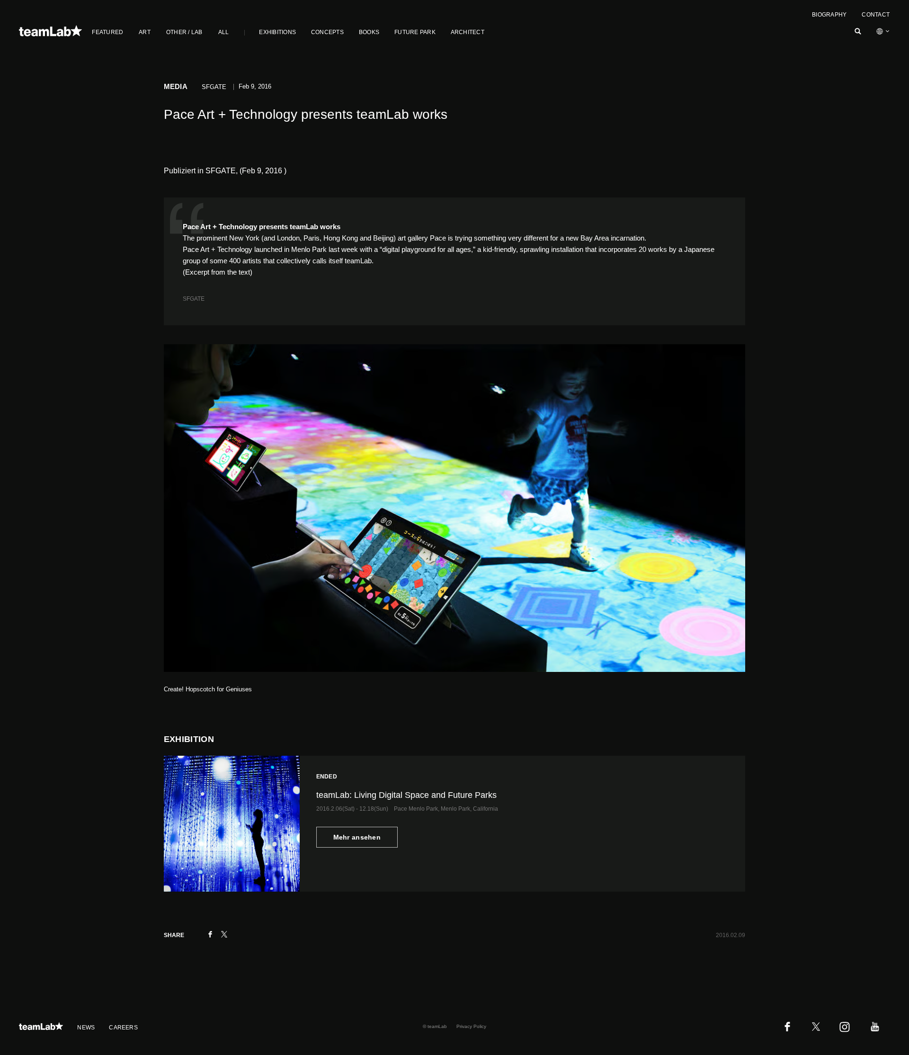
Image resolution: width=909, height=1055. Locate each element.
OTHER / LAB (184, 32)
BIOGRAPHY (829, 14)
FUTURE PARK (415, 32)
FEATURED (107, 32)
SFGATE (194, 298)
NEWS (86, 1027)
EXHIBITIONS (277, 32)
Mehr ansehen (357, 837)
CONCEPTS (327, 32)
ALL (223, 32)
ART (145, 32)
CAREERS (123, 1027)
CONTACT (876, 14)
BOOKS (369, 32)
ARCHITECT (467, 32)
